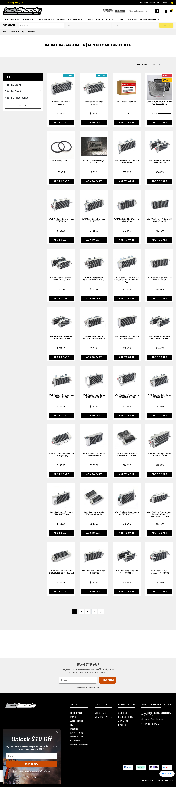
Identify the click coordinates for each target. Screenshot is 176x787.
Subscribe (107, 680)
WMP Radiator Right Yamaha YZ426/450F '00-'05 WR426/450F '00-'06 (159, 514)
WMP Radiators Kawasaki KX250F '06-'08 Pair (61, 337)
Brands (132, 19)
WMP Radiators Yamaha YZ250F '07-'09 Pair (159, 337)
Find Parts (166, 25)
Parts (60, 19)
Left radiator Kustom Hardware (61, 103)
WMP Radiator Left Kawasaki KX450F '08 (94, 572)
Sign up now (31, 764)
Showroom (28, 19)
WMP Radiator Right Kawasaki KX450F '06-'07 (94, 279)
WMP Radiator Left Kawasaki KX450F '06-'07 (159, 220)
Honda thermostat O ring (127, 102)
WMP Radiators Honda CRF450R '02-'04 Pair (127, 454)
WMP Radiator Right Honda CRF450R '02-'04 (159, 454)
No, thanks (31, 777)
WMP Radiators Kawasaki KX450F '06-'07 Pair (61, 279)
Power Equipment (105, 19)
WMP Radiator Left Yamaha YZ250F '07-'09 (127, 337)
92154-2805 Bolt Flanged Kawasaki (94, 161)
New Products (11, 19)
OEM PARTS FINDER (149, 19)
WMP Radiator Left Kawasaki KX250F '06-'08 (159, 279)
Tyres (88, 19)
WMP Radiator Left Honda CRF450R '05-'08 (61, 513)
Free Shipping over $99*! (13, 3)
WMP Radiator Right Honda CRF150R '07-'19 (159, 396)
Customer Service (153, 3)
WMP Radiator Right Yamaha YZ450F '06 (61, 220)
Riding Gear (74, 19)
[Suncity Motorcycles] (22, 11)
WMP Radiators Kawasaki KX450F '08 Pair (127, 572)
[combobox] (143, 11)
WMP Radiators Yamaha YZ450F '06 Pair (159, 161)
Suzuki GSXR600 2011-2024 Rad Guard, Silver (159, 103)
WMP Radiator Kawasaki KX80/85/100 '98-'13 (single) (61, 572)
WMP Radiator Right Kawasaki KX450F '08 (159, 572)
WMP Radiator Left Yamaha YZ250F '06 (94, 220)
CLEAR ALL (23, 106)
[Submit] (157, 11)
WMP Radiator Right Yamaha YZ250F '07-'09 (61, 396)
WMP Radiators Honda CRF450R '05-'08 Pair (94, 513)
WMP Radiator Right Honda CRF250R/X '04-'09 (127, 396)
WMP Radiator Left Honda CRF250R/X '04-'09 (94, 396)
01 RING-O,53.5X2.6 (61, 160)
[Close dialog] (57, 732)
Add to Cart (61, 122)
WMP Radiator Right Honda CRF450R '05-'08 (127, 513)
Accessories (45, 19)
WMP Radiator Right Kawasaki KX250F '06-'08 (94, 337)
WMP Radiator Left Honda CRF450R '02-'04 (94, 454)
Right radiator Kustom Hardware (94, 103)
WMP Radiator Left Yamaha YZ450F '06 (127, 161)
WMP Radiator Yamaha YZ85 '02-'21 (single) (61, 454)
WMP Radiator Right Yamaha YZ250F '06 (126, 220)
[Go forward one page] (101, 611)
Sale (122, 19)
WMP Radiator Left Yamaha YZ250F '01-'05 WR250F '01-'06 (126, 280)
